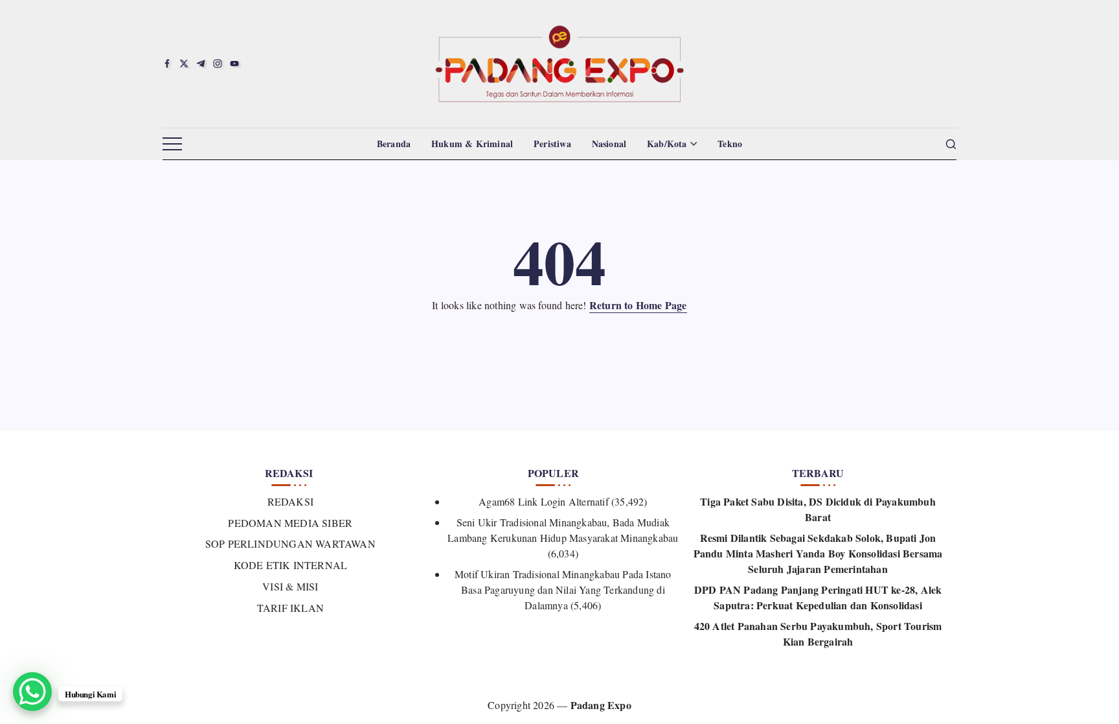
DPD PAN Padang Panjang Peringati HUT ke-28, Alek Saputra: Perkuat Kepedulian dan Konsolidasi (818, 597)
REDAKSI (290, 501)
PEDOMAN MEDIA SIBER (290, 523)
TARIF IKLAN (290, 607)
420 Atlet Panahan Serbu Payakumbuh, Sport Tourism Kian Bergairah (818, 633)
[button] (172, 144)
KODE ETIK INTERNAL (290, 565)
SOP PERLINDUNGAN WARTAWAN (290, 543)
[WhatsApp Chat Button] (32, 691)
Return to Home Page (638, 305)
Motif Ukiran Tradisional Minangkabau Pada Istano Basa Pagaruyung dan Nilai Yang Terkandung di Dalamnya (563, 589)
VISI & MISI (290, 586)
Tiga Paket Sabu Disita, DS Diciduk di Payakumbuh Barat (818, 509)
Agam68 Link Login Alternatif (544, 501)
